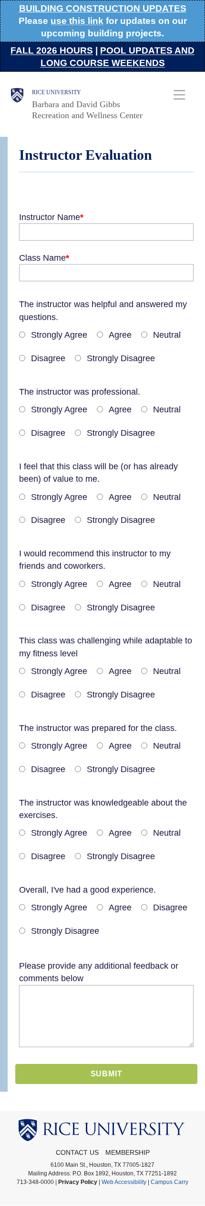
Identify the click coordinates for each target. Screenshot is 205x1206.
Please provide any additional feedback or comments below (98, 972)
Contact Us (77, 1152)
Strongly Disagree (121, 358)
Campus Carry (169, 1182)
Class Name (42, 258)
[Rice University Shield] (17, 104)
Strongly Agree (59, 335)
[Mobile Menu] (179, 94)
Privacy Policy (77, 1182)
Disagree (48, 358)
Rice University (56, 92)
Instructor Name (49, 217)
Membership (127, 1152)
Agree (120, 335)
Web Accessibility (124, 1182)
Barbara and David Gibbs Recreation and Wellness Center (87, 110)
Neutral (167, 335)
